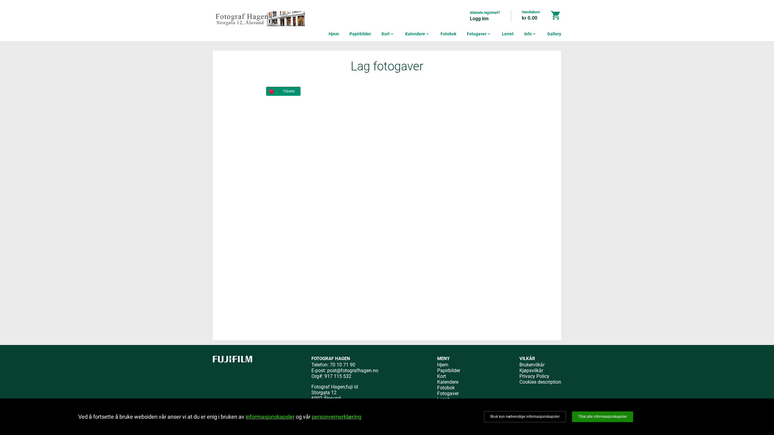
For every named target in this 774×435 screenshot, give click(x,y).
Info (530, 33)
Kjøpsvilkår (531, 370)
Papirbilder (360, 33)
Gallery (554, 33)
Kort (388, 33)
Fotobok (448, 33)
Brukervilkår (532, 365)
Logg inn (479, 18)
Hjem (334, 33)
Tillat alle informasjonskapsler (602, 416)
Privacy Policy (534, 376)
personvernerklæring (336, 417)
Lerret (508, 33)
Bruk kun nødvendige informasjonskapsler (525, 416)
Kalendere (417, 33)
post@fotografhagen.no (352, 370)
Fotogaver (479, 33)
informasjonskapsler (270, 417)
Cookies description (540, 382)
